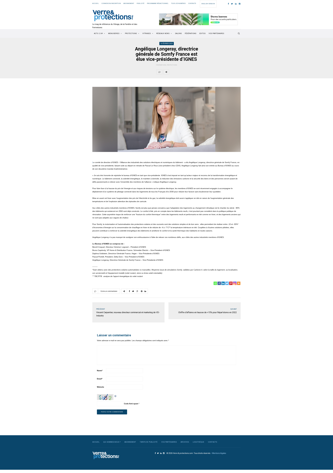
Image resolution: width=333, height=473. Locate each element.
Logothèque (198, 442)
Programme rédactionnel (158, 3)
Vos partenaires (216, 33)
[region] (198, 19)
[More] (238, 283)
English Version (208, 3)
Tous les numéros (178, 3)
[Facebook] (219, 283)
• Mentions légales (218, 453)
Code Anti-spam (131, 404)
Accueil (95, 3)
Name (100, 370)
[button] (198, 19)
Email (99, 379)
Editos (202, 33)
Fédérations (190, 33)
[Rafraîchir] (115, 396)
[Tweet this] (178, 71)
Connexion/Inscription (111, 3)
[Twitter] (227, 283)
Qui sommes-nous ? (112, 442)
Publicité (140, 3)
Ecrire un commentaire (109, 291)
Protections (131, 33)
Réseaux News (162, 33)
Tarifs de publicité (149, 442)
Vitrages (146, 33)
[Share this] (172, 71)
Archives (185, 442)
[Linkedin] (223, 283)
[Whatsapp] (215, 283)
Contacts (192, 3)
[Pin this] (190, 71)
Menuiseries (113, 33)
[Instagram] (234, 283)
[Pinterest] (231, 283)
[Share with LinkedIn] (196, 71)
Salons (178, 33)
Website (100, 387)
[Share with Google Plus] (184, 71)
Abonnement (128, 3)
